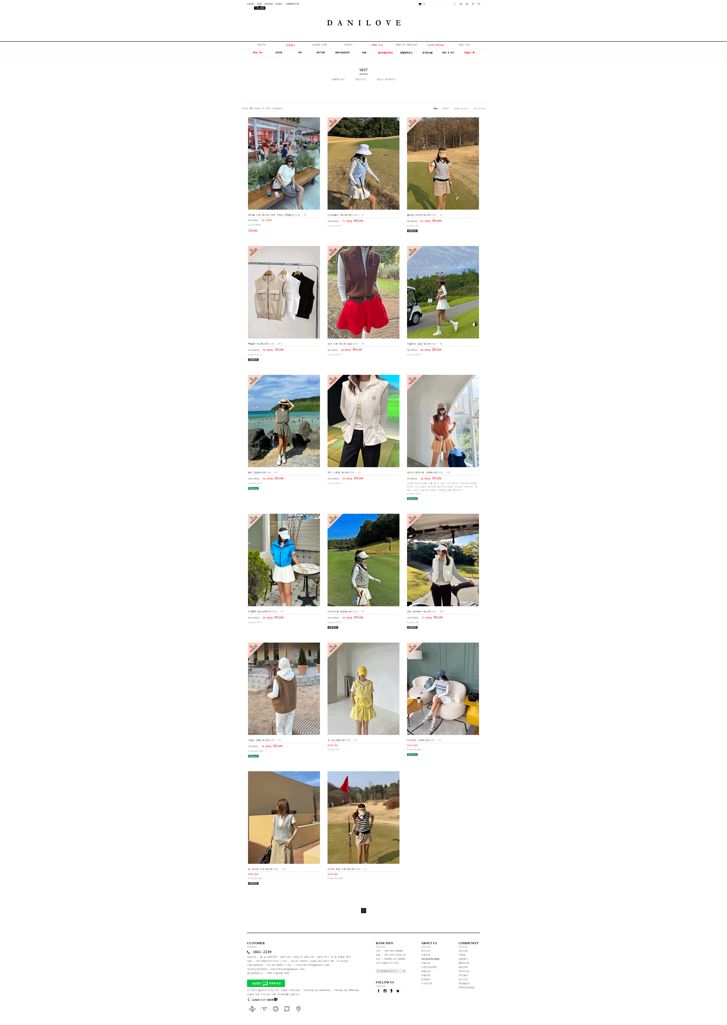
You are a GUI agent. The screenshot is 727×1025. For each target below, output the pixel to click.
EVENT (278, 4)
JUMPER (335, 79)
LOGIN (250, 4)
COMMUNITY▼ (292, 4)
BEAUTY (349, 45)
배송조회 (463, 967)
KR (461, 4)
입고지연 (463, 979)
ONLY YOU (464, 45)
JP (472, 4)
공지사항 (463, 951)
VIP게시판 (464, 971)
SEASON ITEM (319, 45)
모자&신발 (427, 52)
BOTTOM (321, 52)
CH (478, 4)
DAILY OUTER (384, 79)
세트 (364, 52)
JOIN (259, 4)
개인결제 (463, 975)
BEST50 (262, 45)
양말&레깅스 (406, 52)
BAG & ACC (448, 52)
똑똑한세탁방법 (466, 987)
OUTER (278, 52)
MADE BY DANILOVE (406, 45)
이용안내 (425, 963)
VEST (358, 79)
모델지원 (425, 975)
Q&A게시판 (464, 963)
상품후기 (463, 959)
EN (467, 4)
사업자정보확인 (429, 967)
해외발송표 (464, 983)
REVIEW (269, 4)
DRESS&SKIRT (342, 52)
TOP (300, 52)
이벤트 (462, 954)
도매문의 (425, 979)
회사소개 (425, 951)
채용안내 (425, 971)
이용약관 (425, 954)
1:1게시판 (426, 983)
